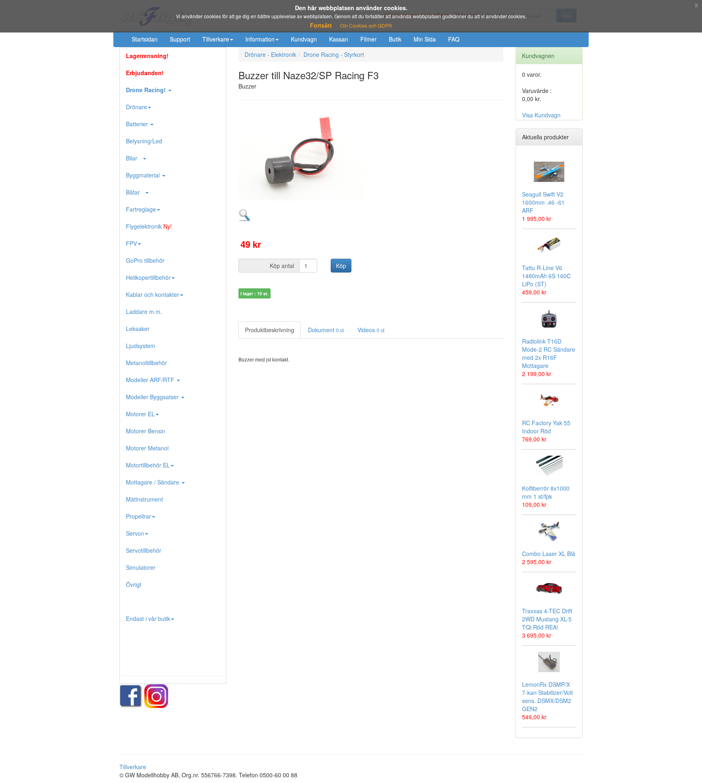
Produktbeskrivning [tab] (269, 330)
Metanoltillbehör (146, 363)
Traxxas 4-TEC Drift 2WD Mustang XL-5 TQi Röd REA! (547, 619)
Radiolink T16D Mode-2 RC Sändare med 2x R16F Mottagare (548, 353)
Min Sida (425, 39)
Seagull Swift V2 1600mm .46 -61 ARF (543, 202)
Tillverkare (215, 39)
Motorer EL (140, 414)
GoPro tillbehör (145, 260)
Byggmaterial (143, 175)
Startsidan (145, 39)
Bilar (134, 158)
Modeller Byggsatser (153, 397)
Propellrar (138, 516)
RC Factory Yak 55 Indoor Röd (546, 427)
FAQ (453, 39)
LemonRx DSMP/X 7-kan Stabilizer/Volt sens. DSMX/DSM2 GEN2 (547, 696)
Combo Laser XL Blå (548, 553)
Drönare (136, 107)
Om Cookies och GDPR (366, 25)
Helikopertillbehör (148, 277)
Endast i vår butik (148, 618)
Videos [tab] (371, 330)
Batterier (138, 124)
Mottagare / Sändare (153, 482)
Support (180, 39)
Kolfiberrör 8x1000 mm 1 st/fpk (546, 492)
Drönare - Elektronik (270, 54)
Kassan (338, 39)
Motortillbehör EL (148, 465)
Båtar (135, 192)
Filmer (368, 39)
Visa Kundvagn (541, 115)
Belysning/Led (144, 141)
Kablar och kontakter (152, 294)
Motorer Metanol (147, 448)
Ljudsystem (140, 346)
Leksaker (138, 328)
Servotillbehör (143, 550)
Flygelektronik (149, 226)
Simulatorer (141, 567)
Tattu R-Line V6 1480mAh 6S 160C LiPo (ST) (546, 276)
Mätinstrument (144, 499)
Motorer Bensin (145, 431)
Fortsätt (321, 25)
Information (260, 39)
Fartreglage (141, 209)
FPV (131, 243)
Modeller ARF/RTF (151, 380)
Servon (135, 533)
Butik (395, 39)
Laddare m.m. (144, 311)
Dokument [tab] (326, 330)
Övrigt (133, 584)
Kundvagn (304, 39)
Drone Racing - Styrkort (333, 54)
